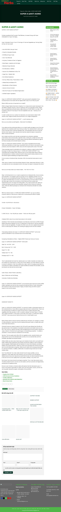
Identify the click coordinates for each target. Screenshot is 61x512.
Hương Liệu (42, 1)
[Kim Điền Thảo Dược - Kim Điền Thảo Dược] (8, 2)
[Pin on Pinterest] (9, 384)
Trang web (33, 462)
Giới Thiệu (55, 1)
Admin (36, 16)
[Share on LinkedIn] (11, 384)
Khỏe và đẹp (27, 11)
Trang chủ (18, 1)
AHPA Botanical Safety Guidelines (11, 376)
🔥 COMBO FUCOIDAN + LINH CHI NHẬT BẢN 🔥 (51, 90)
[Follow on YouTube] (10, 498)
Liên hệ (18, 3)
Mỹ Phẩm (30, 1)
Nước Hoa (37, 1)
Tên (4, 462)
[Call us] (6, 498)
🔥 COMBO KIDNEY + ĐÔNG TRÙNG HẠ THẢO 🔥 (52, 94)
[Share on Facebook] (3, 384)
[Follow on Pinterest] (8, 498)
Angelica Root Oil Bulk (8, 374)
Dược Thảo (24, 1)
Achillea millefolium (7, 377)
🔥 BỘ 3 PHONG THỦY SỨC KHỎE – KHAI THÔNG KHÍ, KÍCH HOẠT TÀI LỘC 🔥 (52, 98)
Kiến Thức (49, 1)
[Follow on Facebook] (2, 498)
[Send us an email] (4, 498)
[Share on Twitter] (5, 384)
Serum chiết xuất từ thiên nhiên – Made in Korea (51, 86)
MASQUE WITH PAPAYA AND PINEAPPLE (12, 379)
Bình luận (5, 452)
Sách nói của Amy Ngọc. (51, 83)
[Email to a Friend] (7, 384)
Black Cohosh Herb (7, 381)
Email (18, 462)
